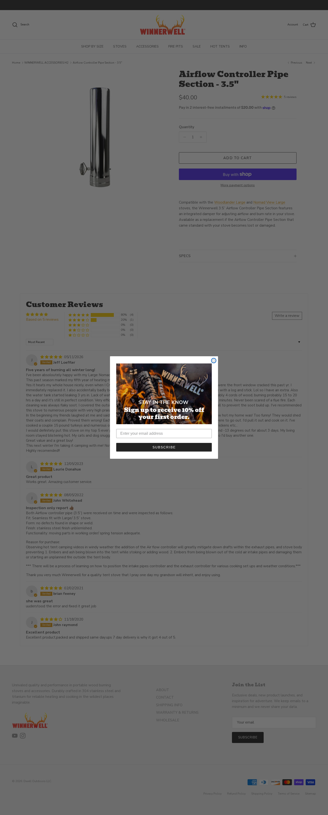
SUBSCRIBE (164, 447)
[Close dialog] (213, 360)
